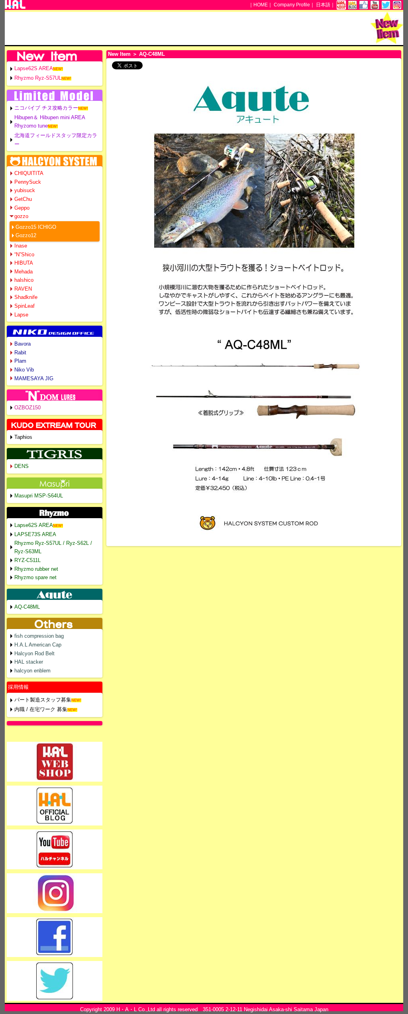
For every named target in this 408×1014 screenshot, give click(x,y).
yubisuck (24, 190)
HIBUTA (23, 263)
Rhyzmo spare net (35, 577)
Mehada (23, 272)
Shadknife (25, 297)
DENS (21, 466)
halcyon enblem (32, 671)
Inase (20, 246)
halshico (23, 280)
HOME (260, 5)
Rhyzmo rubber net (36, 569)
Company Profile (292, 5)
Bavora (22, 344)
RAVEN (23, 289)
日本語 (323, 5)
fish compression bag (39, 636)
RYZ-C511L (27, 560)
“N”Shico (24, 254)
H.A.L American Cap (37, 645)
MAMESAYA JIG (33, 378)
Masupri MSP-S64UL (38, 496)
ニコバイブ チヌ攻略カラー (46, 108)
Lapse (21, 315)
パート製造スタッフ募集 (42, 700)
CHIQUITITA (28, 173)
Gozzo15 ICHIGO (36, 227)
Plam (20, 361)
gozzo (21, 216)
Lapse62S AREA (33, 68)
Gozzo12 (26, 235)
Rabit (20, 353)
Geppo (21, 208)
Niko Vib (24, 370)
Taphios (23, 437)
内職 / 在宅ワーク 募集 (40, 709)
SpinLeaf (24, 306)
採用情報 (18, 687)
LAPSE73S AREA (35, 534)
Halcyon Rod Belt (34, 653)
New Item (119, 54)
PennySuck (27, 182)
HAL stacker (28, 662)
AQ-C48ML (27, 607)
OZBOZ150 (27, 408)
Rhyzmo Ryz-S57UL (37, 78)
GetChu (23, 199)
